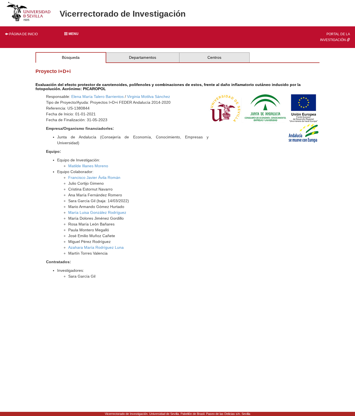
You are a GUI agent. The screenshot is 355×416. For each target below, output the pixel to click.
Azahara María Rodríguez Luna (96, 247)
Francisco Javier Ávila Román (94, 177)
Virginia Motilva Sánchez (148, 96)
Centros (214, 57)
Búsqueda (71, 57)
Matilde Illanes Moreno (88, 166)
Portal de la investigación (335, 37)
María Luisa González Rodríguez (97, 212)
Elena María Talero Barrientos (97, 96)
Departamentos (142, 57)
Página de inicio (23, 34)
